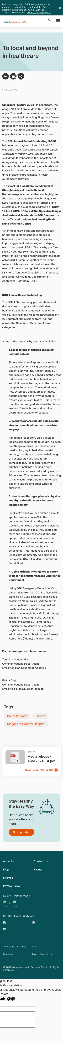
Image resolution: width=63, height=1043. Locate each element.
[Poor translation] (11, 998)
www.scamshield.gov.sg (39, 12)
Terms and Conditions (14, 946)
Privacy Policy (11, 886)
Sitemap (8, 877)
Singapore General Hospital (26, 724)
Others (40, 716)
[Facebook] (16, 903)
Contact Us (41, 861)
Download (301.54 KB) (39, 770)
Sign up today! (21, 832)
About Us (9, 861)
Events (38, 869)
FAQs (6, 869)
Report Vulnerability (42, 954)
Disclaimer (8, 954)
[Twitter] (6, 903)
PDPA (34, 946)
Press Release (17, 716)
